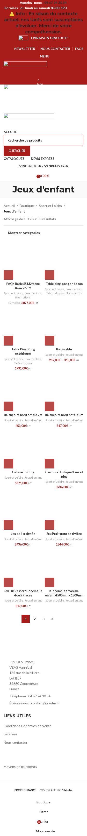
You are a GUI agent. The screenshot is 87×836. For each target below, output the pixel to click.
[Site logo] (25, 67)
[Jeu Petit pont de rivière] (64, 510)
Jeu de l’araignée (23, 534)
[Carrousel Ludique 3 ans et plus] (64, 449)
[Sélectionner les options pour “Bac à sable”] (49, 341)
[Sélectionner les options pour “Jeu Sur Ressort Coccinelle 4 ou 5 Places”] (8, 582)
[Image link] (30, 647)
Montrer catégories (24, 233)
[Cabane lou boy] (23, 449)
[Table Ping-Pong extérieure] (23, 326)
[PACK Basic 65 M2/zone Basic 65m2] (23, 260)
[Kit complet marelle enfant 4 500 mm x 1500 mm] (64, 568)
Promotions (23, 297)
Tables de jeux (55, 293)
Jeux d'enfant (32, 293)
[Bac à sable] (64, 326)
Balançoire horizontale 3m (64, 415)
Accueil (9, 206)
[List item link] (43, 696)
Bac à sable (64, 349)
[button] (8, 275)
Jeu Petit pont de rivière (64, 534)
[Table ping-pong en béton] (64, 260)
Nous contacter (15, 742)
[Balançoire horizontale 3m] (64, 392)
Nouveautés (74, 293)
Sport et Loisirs (50, 206)
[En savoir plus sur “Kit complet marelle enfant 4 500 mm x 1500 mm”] (49, 582)
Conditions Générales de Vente (27, 726)
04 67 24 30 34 (55, 2)
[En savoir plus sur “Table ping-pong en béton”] (49, 275)
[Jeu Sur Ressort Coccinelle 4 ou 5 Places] (23, 568)
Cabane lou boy (23, 472)
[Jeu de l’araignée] (23, 510)
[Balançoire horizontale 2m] (23, 392)
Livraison (10, 734)
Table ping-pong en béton (64, 284)
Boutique (27, 206)
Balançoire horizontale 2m (23, 415)
